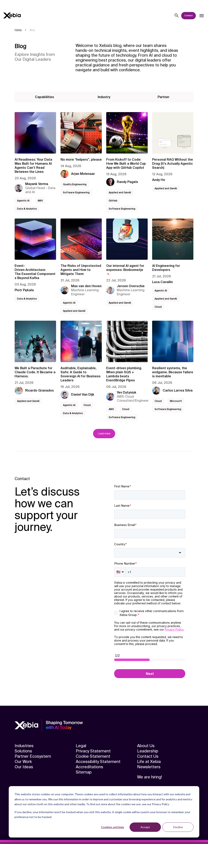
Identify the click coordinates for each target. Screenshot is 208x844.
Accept (145, 827)
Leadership (147, 751)
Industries (24, 745)
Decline (178, 827)
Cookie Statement (93, 756)
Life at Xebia (149, 761)
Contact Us (147, 756)
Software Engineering (76, 192)
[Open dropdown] (201, 15)
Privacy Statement (93, 751)
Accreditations (89, 766)
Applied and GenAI (120, 192)
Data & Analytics (27, 208)
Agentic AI (23, 200)
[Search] (176, 15)
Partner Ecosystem (33, 756)
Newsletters (148, 766)
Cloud (158, 306)
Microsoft (176, 401)
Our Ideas (24, 766)
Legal (81, 745)
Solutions (23, 751)
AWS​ (40, 200)
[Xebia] (12, 15)
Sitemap (84, 772)
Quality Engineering (75, 184)
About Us (146, 745)
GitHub (113, 200)
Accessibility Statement (98, 761)
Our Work (23, 761)
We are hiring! (149, 777)
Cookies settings (112, 827)
